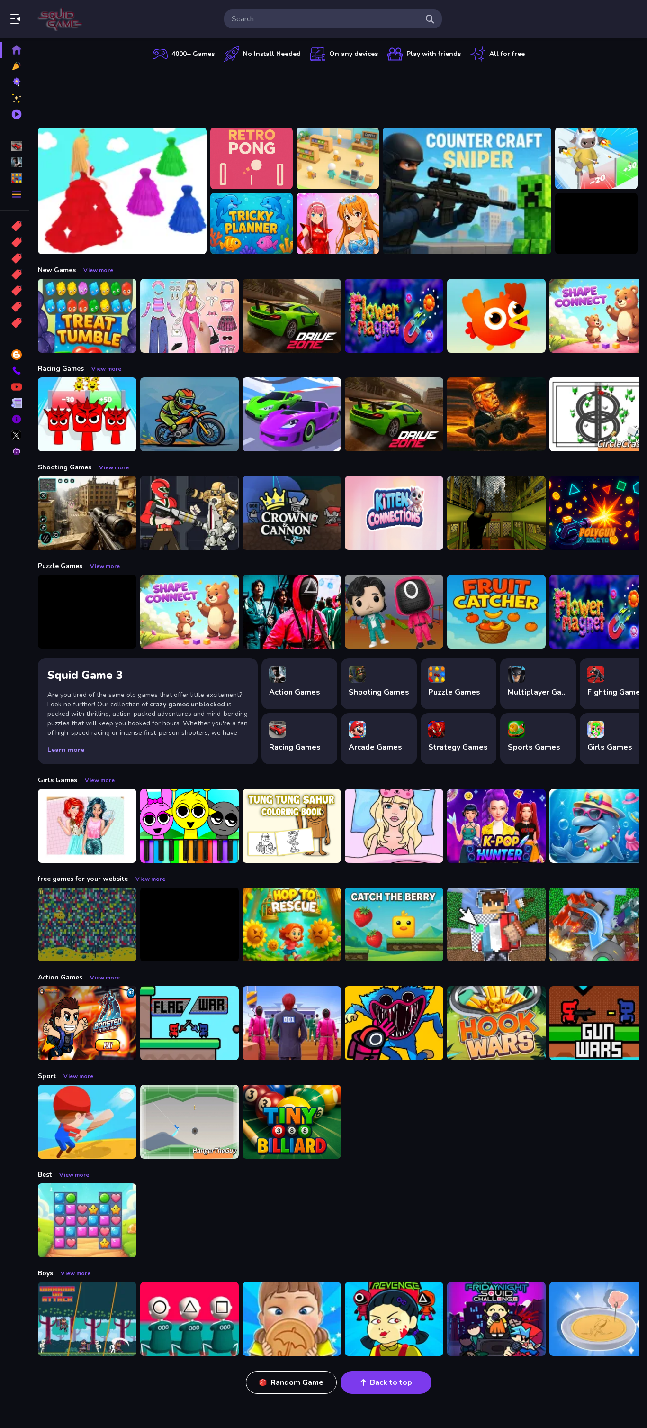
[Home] (14, 50)
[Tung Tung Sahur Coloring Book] (292, 826)
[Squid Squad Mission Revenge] (394, 1319)
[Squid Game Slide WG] (292, 612)
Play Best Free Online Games (60, 19)
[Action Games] (14, 162)
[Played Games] (14, 114)
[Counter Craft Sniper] (467, 191)
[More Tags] (14, 323)
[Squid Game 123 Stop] (189, 1319)
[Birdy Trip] (496, 316)
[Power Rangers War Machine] (189, 513)
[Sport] (14, 242)
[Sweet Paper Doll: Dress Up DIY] (394, 826)
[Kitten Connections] (394, 513)
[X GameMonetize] (14, 435)
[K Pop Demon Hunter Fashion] (496, 826)
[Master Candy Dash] (87, 1220)
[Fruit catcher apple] (496, 612)
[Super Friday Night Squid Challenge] (496, 1319)
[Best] (14, 307)
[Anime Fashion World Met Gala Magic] (338, 224)
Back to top (391, 1382)
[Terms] (14, 403)
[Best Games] (14, 82)
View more (98, 270)
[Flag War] (189, 1023)
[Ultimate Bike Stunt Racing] (189, 414)
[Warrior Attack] (87, 1319)
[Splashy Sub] (87, 924)
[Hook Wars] (496, 1023)
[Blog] (14, 355)
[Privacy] (14, 451)
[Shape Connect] (189, 612)
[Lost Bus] (496, 513)
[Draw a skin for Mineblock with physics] (496, 924)
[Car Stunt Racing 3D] (292, 414)
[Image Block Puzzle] (87, 612)
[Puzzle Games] (14, 178)
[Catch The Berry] (394, 924)
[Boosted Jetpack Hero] (87, 1023)
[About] (14, 419)
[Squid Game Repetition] (394, 612)
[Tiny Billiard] (292, 1122)
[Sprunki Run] (87, 414)
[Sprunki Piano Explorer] (189, 826)
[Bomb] (14, 258)
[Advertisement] (338, 92)
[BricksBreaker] (596, 224)
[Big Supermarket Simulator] (338, 158)
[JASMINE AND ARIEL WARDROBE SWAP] (87, 826)
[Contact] (14, 371)
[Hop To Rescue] (292, 924)
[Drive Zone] (292, 316)
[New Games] (14, 66)
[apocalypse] (14, 274)
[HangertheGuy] (189, 1122)
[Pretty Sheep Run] (596, 158)
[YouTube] (14, 387)
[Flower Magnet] (394, 316)
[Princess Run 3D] (122, 191)
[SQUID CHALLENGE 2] (292, 1023)
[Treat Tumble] (87, 316)
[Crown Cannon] (292, 513)
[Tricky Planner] (251, 224)
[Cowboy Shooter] (189, 924)
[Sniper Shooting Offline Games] (87, 513)
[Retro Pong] (251, 158)
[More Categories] (14, 194)
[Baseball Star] (87, 1122)
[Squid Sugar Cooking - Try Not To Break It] (292, 1319)
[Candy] (14, 226)
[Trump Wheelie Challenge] (496, 414)
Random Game (297, 1382)
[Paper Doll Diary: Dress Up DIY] (189, 316)
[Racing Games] (14, 146)
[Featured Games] (14, 98)
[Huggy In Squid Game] (394, 1023)
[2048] (14, 291)
